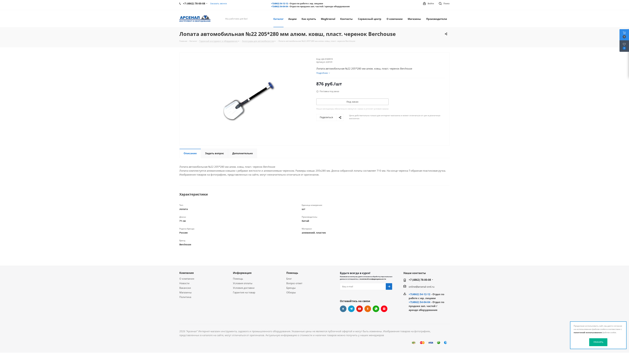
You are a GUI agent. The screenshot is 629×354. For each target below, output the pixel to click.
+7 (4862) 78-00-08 (420, 279)
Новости (184, 283)
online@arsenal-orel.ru (421, 286)
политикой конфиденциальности (373, 279)
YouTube (359, 308)
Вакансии (185, 287)
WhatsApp (376, 308)
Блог (289, 278)
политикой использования (588, 332)
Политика (185, 297)
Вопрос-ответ (294, 283)
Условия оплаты (242, 283)
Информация (242, 273)
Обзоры (291, 292)
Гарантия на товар (244, 292)
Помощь (238, 278)
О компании (186, 278)
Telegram (351, 308)
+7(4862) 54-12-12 (279, 3)
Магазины (185, 292)
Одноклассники (367, 308)
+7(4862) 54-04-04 (279, 6)
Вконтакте (343, 308)
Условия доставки (244, 287)
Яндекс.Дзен (384, 308)
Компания (186, 273)
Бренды (291, 287)
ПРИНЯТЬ (598, 342)
